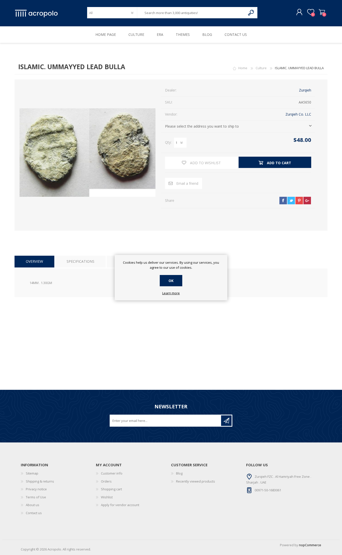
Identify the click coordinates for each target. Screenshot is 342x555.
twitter (291, 200)
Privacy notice (36, 489)
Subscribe (226, 420)
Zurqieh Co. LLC (298, 114)
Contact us (34, 513)
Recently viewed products (195, 481)
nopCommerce (310, 545)
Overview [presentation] (34, 261)
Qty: (168, 142)
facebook (283, 200)
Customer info (111, 473)
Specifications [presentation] (80, 261)
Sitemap (32, 473)
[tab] (34, 261)
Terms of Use (36, 497)
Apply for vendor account (120, 505)
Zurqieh (305, 90)
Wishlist (107, 497)
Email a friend (187, 183)
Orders (106, 481)
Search (251, 12)
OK (171, 280)
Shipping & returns (40, 481)
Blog (179, 473)
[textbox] (191, 12)
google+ (307, 200)
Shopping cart (321, 12)
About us (32, 505)
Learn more (171, 293)
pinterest (299, 200)
